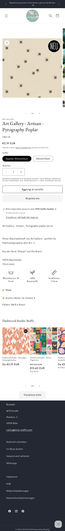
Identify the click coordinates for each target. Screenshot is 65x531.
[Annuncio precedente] (5, 4)
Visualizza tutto (32, 394)
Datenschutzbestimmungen (20, 498)
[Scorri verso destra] (39, 113)
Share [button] (8, 290)
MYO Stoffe (27, 529)
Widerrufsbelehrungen (17, 490)
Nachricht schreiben (16, 441)
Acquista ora (32, 198)
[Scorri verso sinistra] (25, 113)
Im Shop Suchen (14, 449)
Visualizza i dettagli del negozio (22, 217)
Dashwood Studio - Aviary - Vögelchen (41, 359)
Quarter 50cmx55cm (17, 158)
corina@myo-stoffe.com (19, 430)
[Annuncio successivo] (59, 4)
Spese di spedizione (23, 148)
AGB (8, 483)
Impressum (12, 476)
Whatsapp (11, 463)
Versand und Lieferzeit (17, 456)
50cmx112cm (43, 158)
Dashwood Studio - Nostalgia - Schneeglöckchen (14, 359)
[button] (6, 15)
